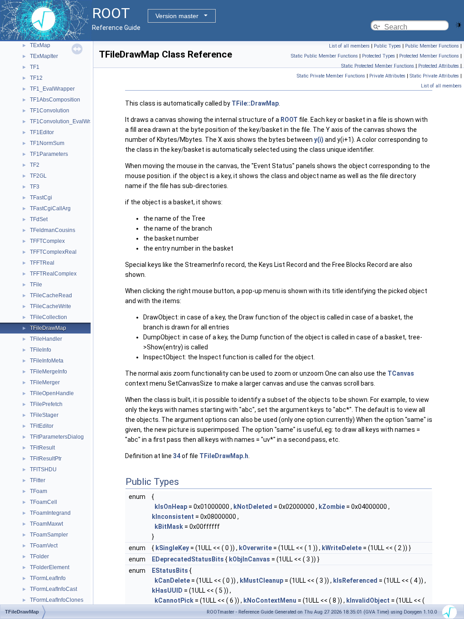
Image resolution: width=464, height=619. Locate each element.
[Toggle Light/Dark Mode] (458, 24)
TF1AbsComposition (55, 100)
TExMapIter (44, 56)
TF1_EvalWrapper (52, 89)
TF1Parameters (49, 154)
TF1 (34, 67)
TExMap (40, 45)
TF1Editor (42, 132)
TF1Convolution (49, 110)
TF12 (36, 78)
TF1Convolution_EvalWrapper (67, 121)
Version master (176, 15)
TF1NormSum (47, 143)
